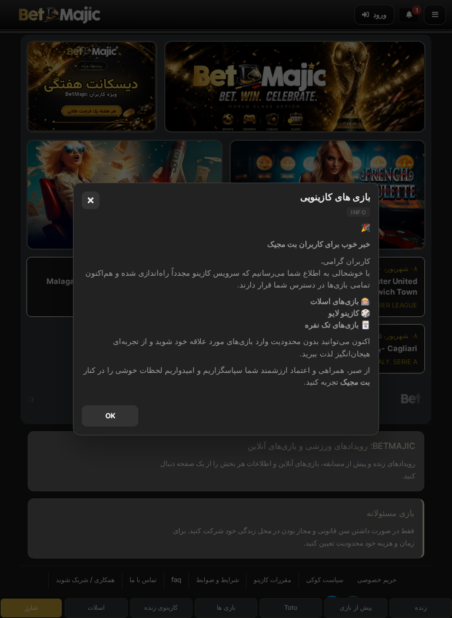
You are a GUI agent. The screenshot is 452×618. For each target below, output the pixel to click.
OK (110, 415)
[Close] (90, 200)
